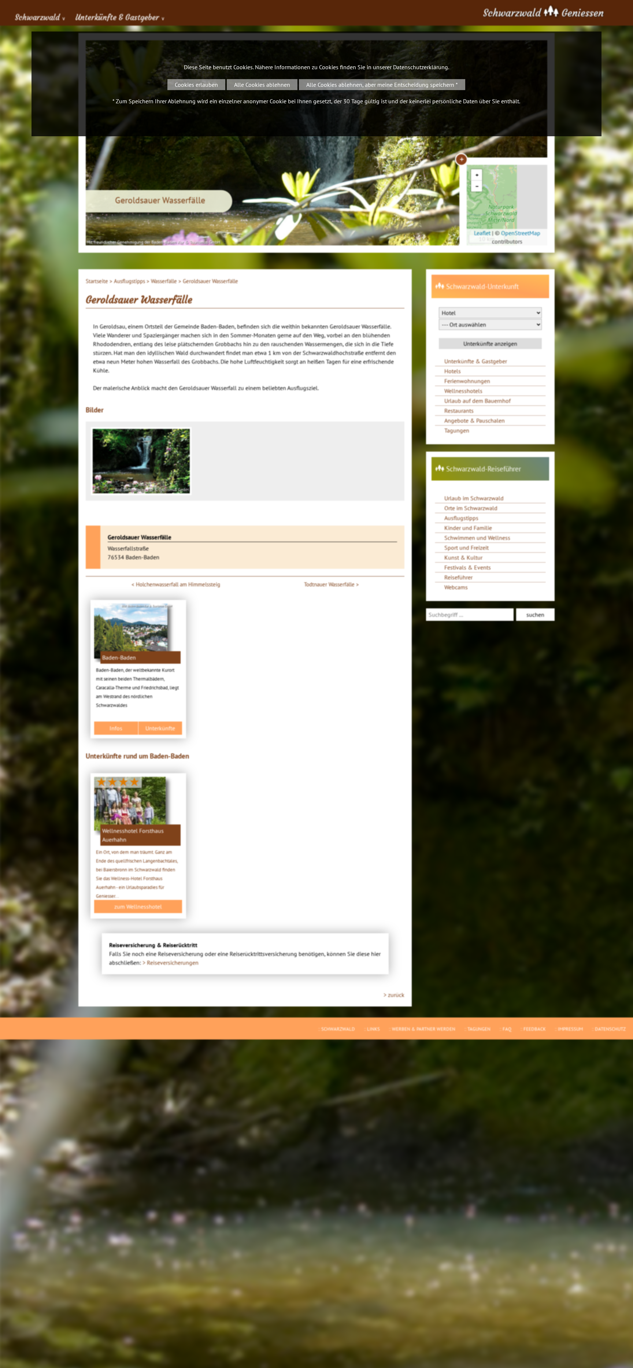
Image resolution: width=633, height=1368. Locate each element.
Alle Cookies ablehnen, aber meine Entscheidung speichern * (382, 84)
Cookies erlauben (196, 84)
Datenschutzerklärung (420, 67)
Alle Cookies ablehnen (262, 84)
